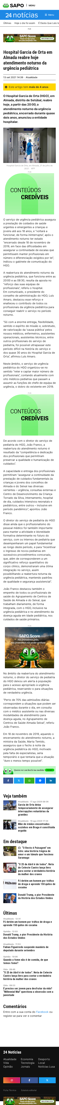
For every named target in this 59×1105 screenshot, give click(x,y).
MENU (32, 5)
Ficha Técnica (9, 1090)
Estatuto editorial (29, 1090)
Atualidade (31, 77)
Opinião (6, 931)
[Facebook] (29, 1080)
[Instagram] (11, 1080)
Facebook (42, 1011)
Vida (5, 969)
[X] (47, 1080)
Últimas (10, 913)
